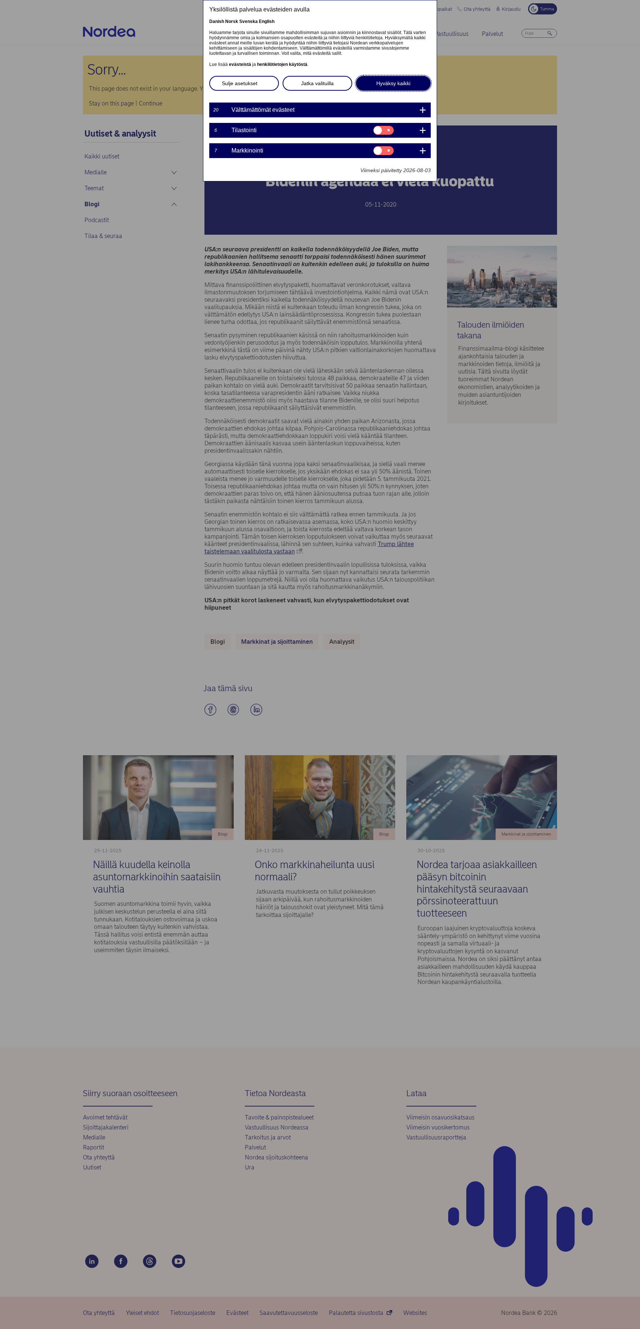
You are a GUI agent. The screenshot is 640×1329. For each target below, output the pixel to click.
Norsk (231, 21)
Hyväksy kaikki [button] (393, 83)
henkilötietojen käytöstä (282, 64)
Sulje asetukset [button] (239, 83)
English (266, 21)
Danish (216, 21)
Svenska (248, 21)
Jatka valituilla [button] (317, 83)
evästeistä (240, 64)
